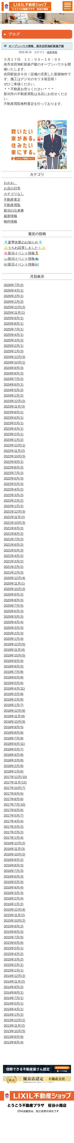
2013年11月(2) (14, 1026)
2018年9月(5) (13, 727)
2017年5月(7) (13, 815)
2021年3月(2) (13, 561)
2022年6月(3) (13, 478)
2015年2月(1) (13, 965)
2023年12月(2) (14, 401)
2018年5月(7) (13, 749)
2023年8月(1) (13, 412)
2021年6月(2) (13, 545)
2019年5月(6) (13, 683)
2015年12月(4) (14, 910)
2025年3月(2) (13, 340)
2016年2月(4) (13, 898)
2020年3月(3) (13, 628)
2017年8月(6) (13, 799)
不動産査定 (12, 199)
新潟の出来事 (14, 210)
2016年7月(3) (13, 871)
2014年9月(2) (13, 987)
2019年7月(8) (13, 672)
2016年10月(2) (14, 854)
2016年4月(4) (13, 887)
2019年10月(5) (14, 655)
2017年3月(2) (13, 827)
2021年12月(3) (14, 511)
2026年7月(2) (13, 285)
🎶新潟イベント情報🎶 (21, 264)
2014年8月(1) (13, 992)
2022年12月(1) (14, 445)
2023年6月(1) (13, 418)
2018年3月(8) (13, 760)
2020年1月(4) (13, 639)
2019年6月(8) (13, 677)
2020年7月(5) (13, 606)
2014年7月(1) (13, 998)
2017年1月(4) (13, 838)
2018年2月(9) (13, 766)
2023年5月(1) (13, 423)
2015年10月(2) (14, 921)
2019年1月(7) (13, 705)
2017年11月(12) (15, 782)
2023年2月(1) (13, 434)
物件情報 (10, 221)
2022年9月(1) (13, 462)
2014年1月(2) (13, 1015)
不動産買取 (12, 205)
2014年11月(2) (14, 981)
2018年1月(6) (13, 771)
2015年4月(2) (13, 954)
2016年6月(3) (13, 876)
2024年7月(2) (13, 379)
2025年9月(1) (13, 318)
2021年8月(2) (13, 534)
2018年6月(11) (14, 744)
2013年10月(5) (14, 1031)
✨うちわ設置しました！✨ (25, 248)
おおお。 (10, 183)
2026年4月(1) (13, 290)
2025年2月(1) (13, 346)
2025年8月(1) (13, 324)
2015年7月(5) (13, 937)
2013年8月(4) (13, 1042)
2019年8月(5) (13, 666)
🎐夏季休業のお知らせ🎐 (23, 242)
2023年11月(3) (14, 406)
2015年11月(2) (14, 915)
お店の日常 (12, 188)
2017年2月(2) (13, 832)
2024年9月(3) (13, 368)
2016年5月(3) (13, 882)
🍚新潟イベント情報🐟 (21, 259)
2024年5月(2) (13, 390)
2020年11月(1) (14, 583)
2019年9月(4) (13, 661)
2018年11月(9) (14, 716)
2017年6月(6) (13, 810)
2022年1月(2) (13, 506)
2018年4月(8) (13, 755)
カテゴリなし (14, 194)
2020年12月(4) (14, 578)
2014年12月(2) (14, 976)
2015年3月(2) (13, 959)
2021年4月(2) (13, 556)
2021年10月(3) (14, 523)
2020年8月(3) (13, 600)
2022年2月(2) (13, 501)
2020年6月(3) (13, 611)
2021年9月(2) (13, 528)
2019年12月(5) (14, 644)
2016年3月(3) (13, 893)
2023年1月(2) (13, 440)
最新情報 (52, 52)
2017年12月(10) (15, 777)
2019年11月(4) (14, 650)
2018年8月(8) (13, 733)
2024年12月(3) (14, 357)
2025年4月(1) (13, 335)
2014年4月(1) (13, 1009)
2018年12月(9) (14, 711)
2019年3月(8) (13, 694)
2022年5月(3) (13, 484)
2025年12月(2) (14, 307)
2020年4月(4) (13, 622)
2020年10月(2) (14, 589)
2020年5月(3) (13, 617)
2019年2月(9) (13, 699)
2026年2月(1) (13, 296)
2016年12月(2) (14, 843)
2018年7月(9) (13, 738)
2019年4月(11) (14, 688)
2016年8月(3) (13, 865)
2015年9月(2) (13, 926)
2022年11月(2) (14, 451)
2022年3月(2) (13, 495)
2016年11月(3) (14, 849)
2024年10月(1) (14, 362)
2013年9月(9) (13, 1037)
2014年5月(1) (13, 1003)
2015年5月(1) (13, 948)
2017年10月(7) (14, 788)
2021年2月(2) (13, 567)
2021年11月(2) (14, 517)
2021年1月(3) (13, 572)
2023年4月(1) (13, 429)
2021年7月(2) (13, 539)
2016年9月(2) (13, 860)
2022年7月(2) (13, 473)
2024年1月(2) (13, 395)
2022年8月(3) (13, 467)
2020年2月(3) (13, 633)
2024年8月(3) (13, 373)
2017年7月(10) (14, 804)
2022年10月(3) (14, 456)
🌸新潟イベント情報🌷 (21, 253)
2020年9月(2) (13, 594)
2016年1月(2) (13, 904)
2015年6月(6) (13, 943)
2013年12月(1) (14, 1020)
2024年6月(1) (13, 384)
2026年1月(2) (13, 302)
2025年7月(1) (13, 329)
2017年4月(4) (13, 821)
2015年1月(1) (13, 970)
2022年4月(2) (13, 489)
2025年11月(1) (14, 313)
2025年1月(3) (13, 351)
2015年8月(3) (13, 932)
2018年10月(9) (14, 722)
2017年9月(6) (13, 794)
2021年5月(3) (13, 550)
